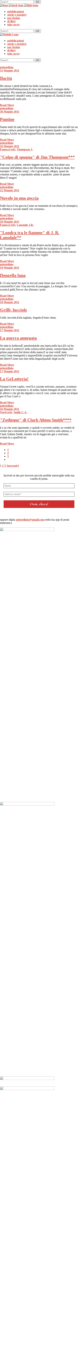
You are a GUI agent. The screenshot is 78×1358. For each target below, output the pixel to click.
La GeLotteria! (14, 379)
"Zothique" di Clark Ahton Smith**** (35, 420)
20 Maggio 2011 (9, 221)
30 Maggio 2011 (9, 111)
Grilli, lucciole (13, 310)
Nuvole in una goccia (19, 198)
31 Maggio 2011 (9, 70)
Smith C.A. (20, 412)
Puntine (7, 119)
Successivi (13, 465)
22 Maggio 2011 (9, 190)
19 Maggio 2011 (9, 267)
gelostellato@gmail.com (30, 519)
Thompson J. (25, 149)
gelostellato (6, 67)
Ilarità (6, 78)
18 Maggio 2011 (9, 302)
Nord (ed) (6, 412)
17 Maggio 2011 (9, 330)
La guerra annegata (18, 338)
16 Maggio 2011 (9, 409)
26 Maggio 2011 (9, 146)
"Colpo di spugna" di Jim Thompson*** (37, 157)
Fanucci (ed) (7, 149)
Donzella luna (13, 275)
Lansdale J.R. (25, 224)
